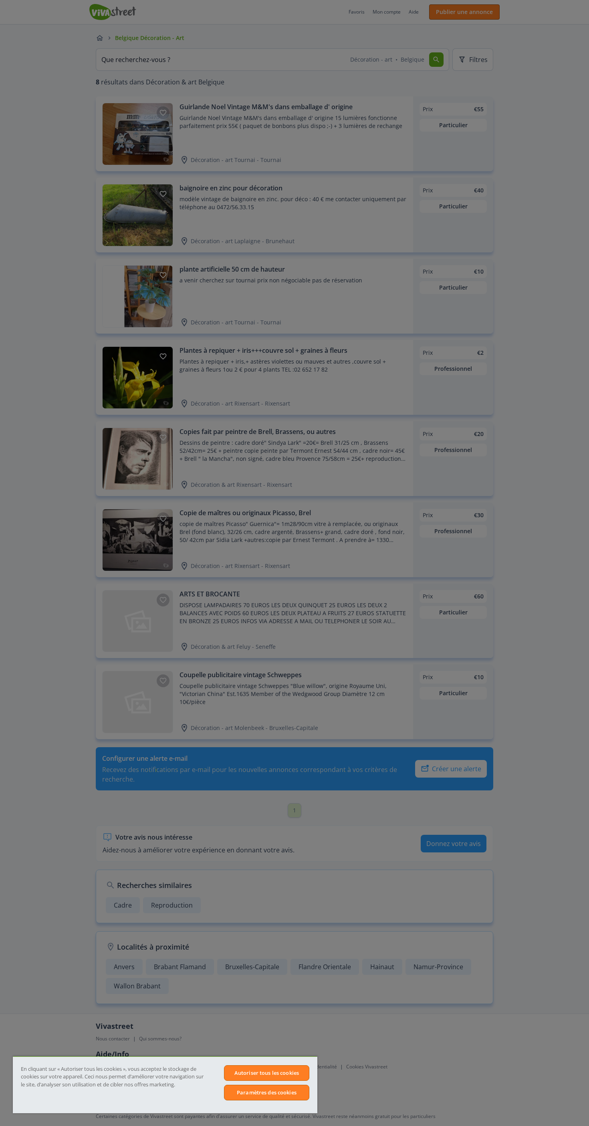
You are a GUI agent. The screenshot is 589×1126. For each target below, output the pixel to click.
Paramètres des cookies (267, 1092)
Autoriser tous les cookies (266, 1072)
